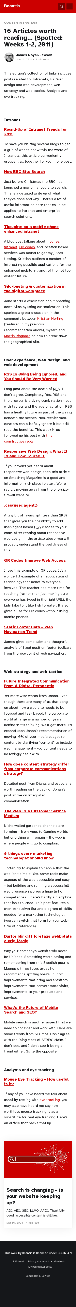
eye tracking (50, 1100)
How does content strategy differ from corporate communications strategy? (36, 769)
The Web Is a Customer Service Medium (35, 813)
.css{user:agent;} (20, 505)
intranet (10, 247)
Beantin (27, 1253)
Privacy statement (38, 1261)
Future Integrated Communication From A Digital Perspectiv (37, 683)
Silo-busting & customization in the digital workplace (34, 288)
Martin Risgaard (17, 336)
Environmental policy (40, 1266)
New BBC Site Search (24, 171)
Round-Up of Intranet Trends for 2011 (35, 132)
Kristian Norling (50, 318)
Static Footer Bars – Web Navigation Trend (28, 629)
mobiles (52, 241)
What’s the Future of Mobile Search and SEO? (31, 1010)
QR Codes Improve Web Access (35, 560)
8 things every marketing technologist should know (29, 856)
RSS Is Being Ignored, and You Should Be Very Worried (35, 376)
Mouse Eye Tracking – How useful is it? (36, 1081)
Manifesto (59, 1261)
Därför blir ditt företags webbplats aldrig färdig (38, 938)
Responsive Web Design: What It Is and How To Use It (35, 453)
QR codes (27, 247)
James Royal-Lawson (34, 55)
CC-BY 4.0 (65, 1253)
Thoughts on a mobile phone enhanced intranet (31, 229)
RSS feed (18, 1261)
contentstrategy (20, 23)
